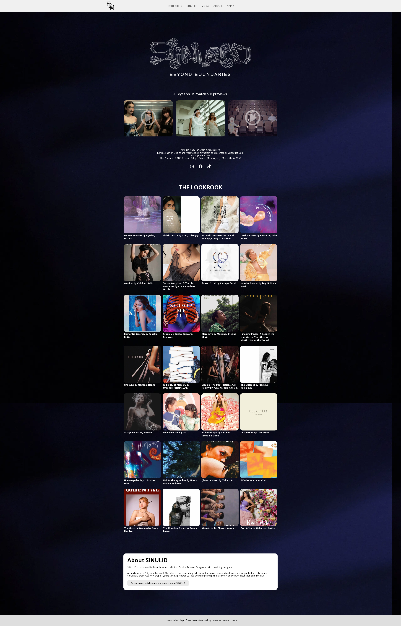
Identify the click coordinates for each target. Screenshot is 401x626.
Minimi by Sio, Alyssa (174, 432)
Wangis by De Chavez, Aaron (218, 528)
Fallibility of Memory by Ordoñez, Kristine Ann (176, 386)
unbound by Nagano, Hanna (139, 384)
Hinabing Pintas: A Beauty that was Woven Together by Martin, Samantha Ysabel (258, 337)
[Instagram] (192, 166)
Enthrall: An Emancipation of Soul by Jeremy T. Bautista (218, 237)
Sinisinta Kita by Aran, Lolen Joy (181, 235)
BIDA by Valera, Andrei (253, 480)
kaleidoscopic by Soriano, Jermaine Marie (216, 434)
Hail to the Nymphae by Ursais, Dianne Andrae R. (180, 482)
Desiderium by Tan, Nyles (255, 432)
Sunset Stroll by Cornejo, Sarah (219, 283)
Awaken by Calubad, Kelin (138, 283)
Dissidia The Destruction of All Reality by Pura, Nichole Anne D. (220, 386)
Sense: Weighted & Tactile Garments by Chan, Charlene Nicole (179, 286)
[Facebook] (200, 166)
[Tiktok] (209, 166)
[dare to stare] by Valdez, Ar (218, 480)
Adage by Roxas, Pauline (138, 432)
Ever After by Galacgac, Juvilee (258, 528)
